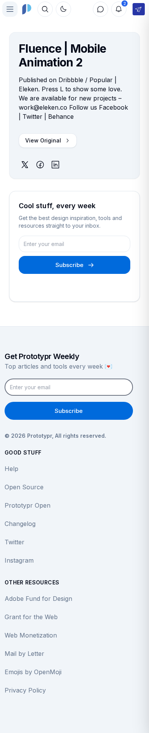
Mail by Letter (24, 653)
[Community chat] (100, 9)
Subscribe (69, 265)
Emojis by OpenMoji (33, 672)
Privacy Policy (25, 690)
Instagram (19, 560)
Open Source (24, 487)
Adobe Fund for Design (38, 598)
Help (11, 468)
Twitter (14, 542)
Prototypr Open (27, 505)
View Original (43, 140)
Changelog (20, 524)
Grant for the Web (31, 617)
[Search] (45, 9)
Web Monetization (31, 635)
